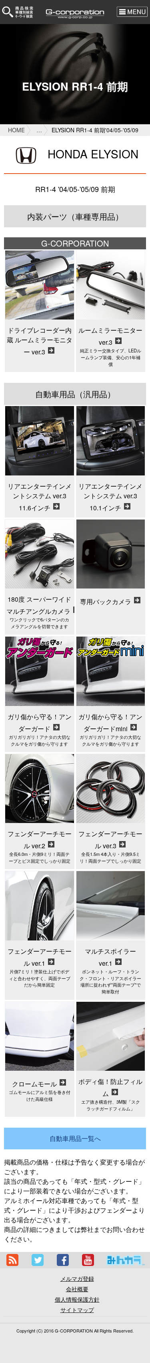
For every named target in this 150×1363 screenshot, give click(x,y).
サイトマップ (77, 1310)
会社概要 (77, 1289)
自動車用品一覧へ (75, 1138)
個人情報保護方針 (77, 1299)
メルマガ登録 (77, 1278)
